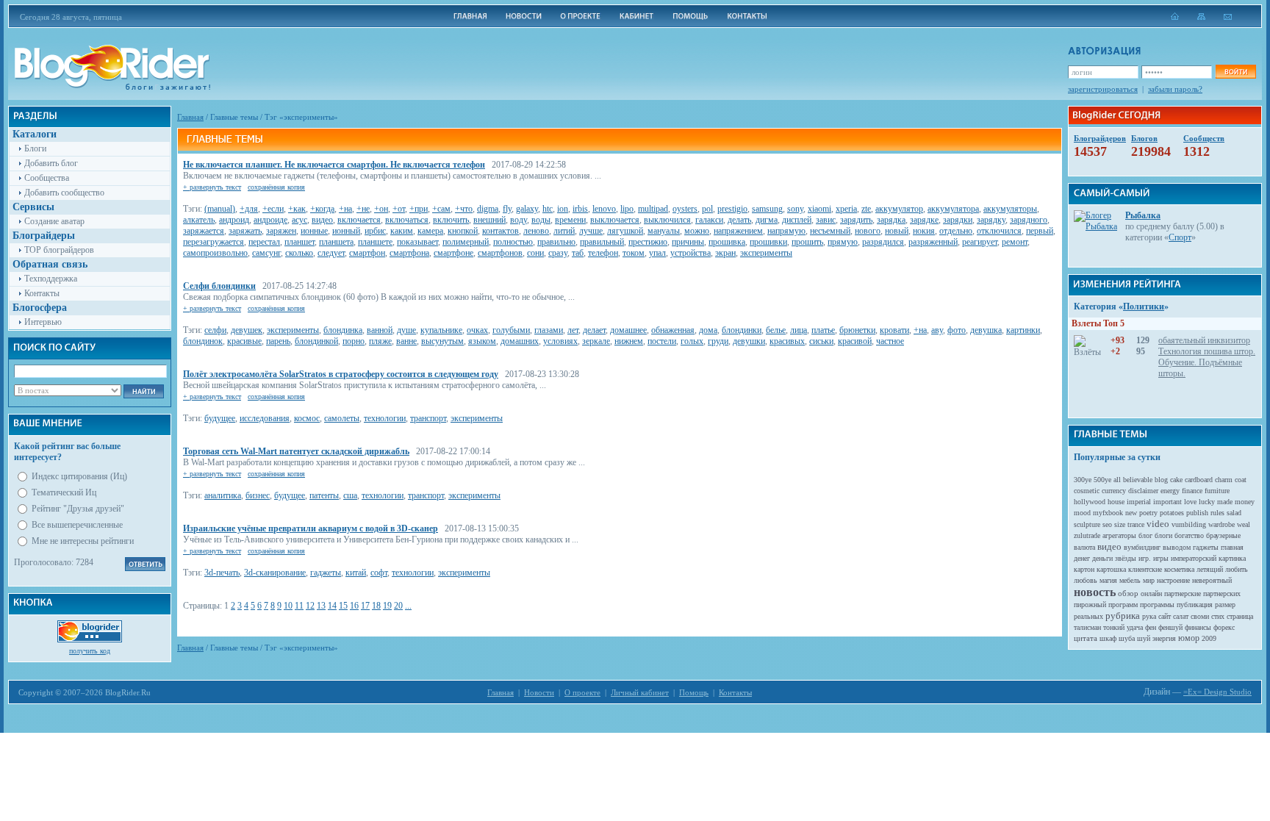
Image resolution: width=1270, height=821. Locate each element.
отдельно (955, 231)
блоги (1163, 535)
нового (867, 231)
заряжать (245, 231)
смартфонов (500, 253)
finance (1192, 491)
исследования (265, 418)
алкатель (199, 220)
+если (273, 209)
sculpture (1087, 524)
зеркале (596, 341)
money (1245, 502)
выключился (667, 220)
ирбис (375, 231)
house (1116, 502)
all (1117, 480)
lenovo (604, 209)
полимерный (465, 242)
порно (353, 341)
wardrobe (1221, 524)
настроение (1173, 580)
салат (1180, 616)
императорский (1193, 558)
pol (707, 209)
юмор (1188, 638)
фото (956, 330)
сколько (299, 253)
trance (1135, 524)
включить (451, 220)
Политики (1143, 306)
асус (299, 220)
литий (564, 231)
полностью (513, 242)
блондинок (203, 341)
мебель (1130, 580)
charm (1224, 480)
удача (1135, 627)
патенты (324, 495)
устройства (690, 253)
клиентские (1145, 569)
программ (1123, 604)
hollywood (1089, 502)
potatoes (1172, 513)
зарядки (957, 220)
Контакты (42, 293)
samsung (767, 209)
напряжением (738, 231)
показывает (417, 242)
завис (826, 220)
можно (696, 231)
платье (823, 330)
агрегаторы (1119, 535)
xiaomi (819, 209)
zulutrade (1087, 535)
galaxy (527, 209)
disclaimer (1143, 491)
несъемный (830, 231)
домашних (520, 341)
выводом (1177, 547)
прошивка (726, 242)
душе (406, 330)
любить (1236, 569)
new (1131, 513)
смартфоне (453, 253)
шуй (1143, 638)
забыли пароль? (1175, 89)
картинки (1023, 330)
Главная (190, 116)
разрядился (883, 242)
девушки (749, 341)
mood (1082, 513)
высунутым (442, 341)
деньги (1102, 558)
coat (1240, 480)
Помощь (693, 692)
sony (795, 209)
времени (570, 220)
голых (692, 341)
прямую (843, 242)
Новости (539, 692)
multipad (653, 209)
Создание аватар (54, 221)
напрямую (786, 231)
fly (507, 209)
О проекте (582, 692)
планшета (336, 242)
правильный (602, 242)
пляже (380, 341)
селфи (215, 330)
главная (1232, 547)
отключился (999, 231)
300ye (1082, 480)
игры (1161, 558)
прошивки (768, 242)
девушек (246, 330)
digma (487, 209)
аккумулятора (953, 209)
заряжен (281, 231)
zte (866, 209)
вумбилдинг (1142, 547)
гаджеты (325, 572)
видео (322, 220)
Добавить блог (51, 163)
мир (1149, 580)
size (1119, 524)
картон (1084, 569)
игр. (1144, 558)
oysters (684, 209)
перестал (264, 242)
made (1225, 502)
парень (278, 341)
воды (540, 220)
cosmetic (1086, 491)
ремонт (1014, 242)
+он (381, 209)
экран (725, 253)
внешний (489, 220)
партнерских (1222, 593)
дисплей (796, 220)
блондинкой (316, 341)
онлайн (1151, 593)
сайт (1164, 616)
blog (1161, 480)
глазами (548, 330)
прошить (807, 242)
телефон (603, 253)
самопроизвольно (215, 253)
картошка (1111, 569)
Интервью (43, 322)
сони (535, 253)
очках (477, 330)
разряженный (933, 242)
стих (1217, 616)
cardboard (1199, 480)
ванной (379, 330)
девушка (986, 330)
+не (363, 209)
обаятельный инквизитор (1204, 340)
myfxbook (1108, 513)
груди (718, 341)
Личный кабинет (640, 692)
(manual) (219, 209)
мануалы (663, 231)
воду (518, 220)
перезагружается (213, 242)
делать (739, 220)
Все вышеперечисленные (77, 525)
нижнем (628, 341)
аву (937, 330)
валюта (1084, 547)
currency (1114, 491)
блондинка (342, 330)
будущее (219, 418)
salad (1234, 513)
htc (547, 209)
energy (1170, 491)
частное (890, 341)
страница (1240, 616)
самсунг (266, 253)
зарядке (924, 220)
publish (1197, 513)
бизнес (257, 495)
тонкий (1113, 627)
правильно (556, 242)
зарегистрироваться (1103, 89)
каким (401, 231)
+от (398, 209)
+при (418, 209)
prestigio (732, 209)
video (1158, 523)
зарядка (891, 220)
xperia (846, 209)
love (1190, 502)
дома (708, 330)
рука (1149, 616)
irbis (580, 209)
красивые (244, 341)
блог (1145, 535)
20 (398, 605)
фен (1150, 627)
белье (776, 330)
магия (1108, 580)
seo (1107, 524)
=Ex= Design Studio (1217, 691)
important (1167, 502)
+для (249, 209)
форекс (1224, 627)
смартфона (409, 253)
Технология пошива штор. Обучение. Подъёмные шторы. (1206, 362)
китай (355, 572)
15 (343, 605)
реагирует (979, 242)
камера (430, 231)
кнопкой (463, 231)
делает (594, 330)
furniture (1217, 491)
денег (1082, 558)
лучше (591, 231)
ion (562, 209)
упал (657, 253)
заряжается (203, 231)
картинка (1232, 558)
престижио (647, 242)
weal (1243, 524)
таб (578, 253)
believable (1137, 480)
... (408, 605)
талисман (1087, 627)
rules (1217, 513)
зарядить (856, 220)
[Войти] (1235, 72)
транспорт (428, 418)
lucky (1207, 502)
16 (354, 605)
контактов (500, 231)
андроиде (270, 220)
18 (376, 605)
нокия (924, 231)
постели (661, 341)
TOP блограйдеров (59, 250)
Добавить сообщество (64, 192)
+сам (441, 209)
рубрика (1122, 615)
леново (536, 231)
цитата (1085, 638)
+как (297, 209)
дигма (767, 220)
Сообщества (46, 178)
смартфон (367, 253)
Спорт (1180, 237)
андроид (234, 220)
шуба (1127, 638)
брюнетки (857, 330)
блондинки (741, 330)
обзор (1128, 593)
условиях (560, 341)
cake (1176, 480)
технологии (385, 418)
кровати (894, 330)
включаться (406, 220)
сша (350, 495)
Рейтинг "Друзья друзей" (78, 508)
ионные (314, 231)
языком (482, 341)
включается (359, 220)
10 (288, 605)
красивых (787, 341)
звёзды (1125, 558)
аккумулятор (899, 209)
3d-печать (222, 572)
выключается (614, 220)
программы (1157, 604)
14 (332, 605)
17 (365, 605)
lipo (627, 209)
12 (310, 605)
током (634, 253)
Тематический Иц (64, 492)
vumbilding (1189, 524)
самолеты (341, 418)
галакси (709, 220)
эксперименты (766, 253)
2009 (1209, 638)
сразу (557, 253)
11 (299, 605)
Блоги (35, 148)
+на (345, 209)
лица (798, 330)
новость (1095, 592)
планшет (299, 242)
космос (307, 418)
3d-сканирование (275, 572)
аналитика (222, 495)
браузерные (1223, 535)
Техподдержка (50, 278)
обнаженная (673, 330)
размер (1225, 604)
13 (321, 605)
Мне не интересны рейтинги (83, 541)
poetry (1148, 513)
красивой (855, 341)
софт (378, 572)
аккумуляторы (1010, 209)
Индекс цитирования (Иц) (79, 476)
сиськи (821, 341)
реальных (1088, 616)
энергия (1164, 638)
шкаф (1107, 638)
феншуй (1170, 627)
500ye (1102, 480)
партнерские (1182, 593)
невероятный (1212, 580)
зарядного (1028, 220)
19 (387, 605)
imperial (1139, 502)
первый (1039, 231)
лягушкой (625, 231)
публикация (1195, 604)
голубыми (511, 330)
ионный (346, 231)
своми (1200, 616)
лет (572, 330)
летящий (1210, 569)
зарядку (991, 220)
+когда (322, 209)
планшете (375, 242)
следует (331, 253)
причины (688, 242)
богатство (1189, 535)
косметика (1179, 569)
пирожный (1090, 604)
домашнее (628, 330)
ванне (406, 341)
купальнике (441, 330)
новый (896, 231)
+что (464, 209)
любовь (1085, 580)
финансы (1198, 627)
